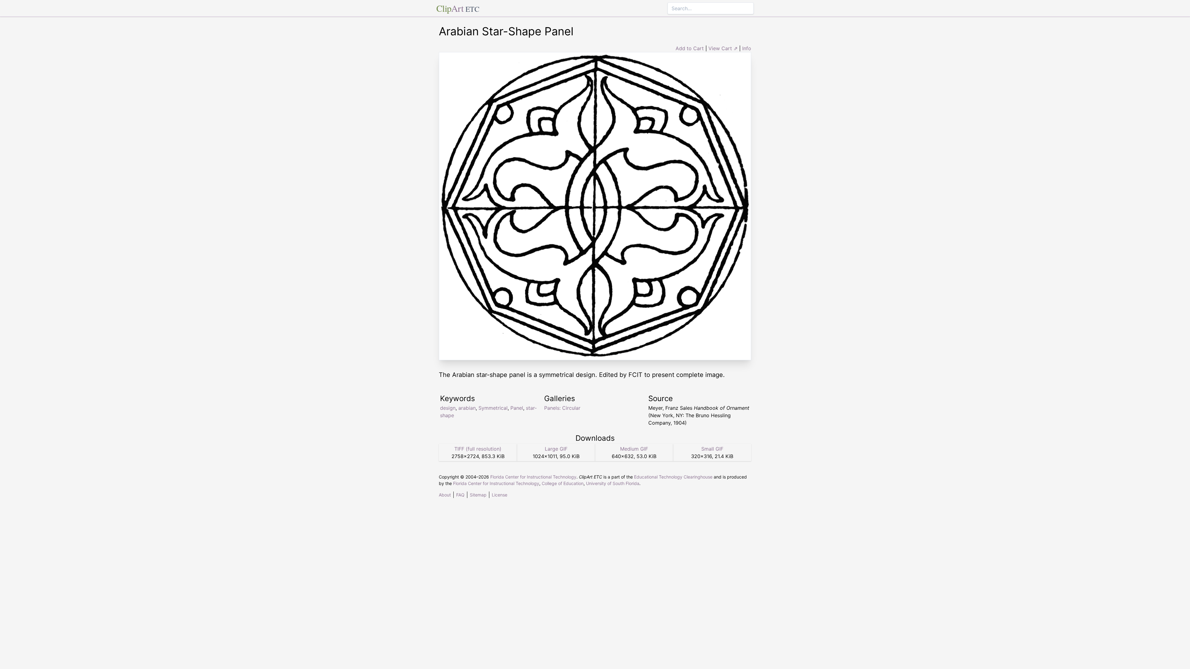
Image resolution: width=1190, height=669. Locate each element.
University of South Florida (612, 483)
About (445, 494)
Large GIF (556, 449)
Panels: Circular (562, 408)
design (448, 408)
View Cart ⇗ (723, 48)
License (499, 494)
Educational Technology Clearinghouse (673, 476)
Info (746, 48)
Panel (516, 408)
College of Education (563, 483)
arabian (467, 408)
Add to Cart (690, 48)
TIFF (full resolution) (477, 449)
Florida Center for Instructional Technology (533, 476)
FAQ (460, 494)
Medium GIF (634, 449)
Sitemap (478, 494)
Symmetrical (493, 408)
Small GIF (712, 449)
